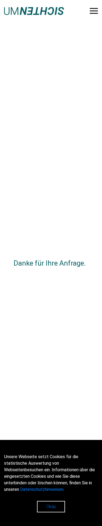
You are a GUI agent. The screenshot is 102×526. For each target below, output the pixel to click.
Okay (51, 506)
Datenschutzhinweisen (41, 489)
